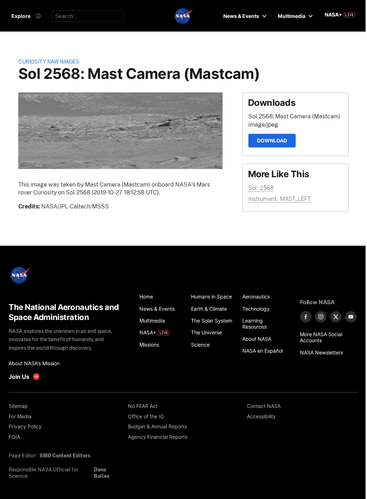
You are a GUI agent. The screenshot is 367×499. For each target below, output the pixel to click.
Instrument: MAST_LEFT (279, 198)
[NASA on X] (336, 317)
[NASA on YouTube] (351, 317)
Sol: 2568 (261, 187)
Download (272, 140)
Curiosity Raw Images (48, 61)
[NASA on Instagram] (321, 317)
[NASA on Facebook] (305, 317)
